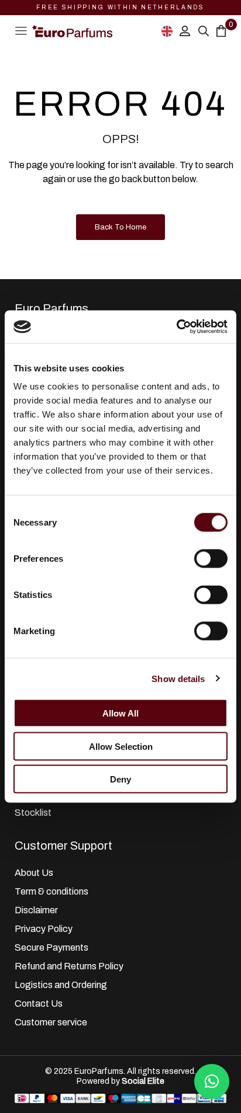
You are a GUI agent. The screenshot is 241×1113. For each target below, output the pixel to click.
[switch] (211, 558)
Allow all (120, 713)
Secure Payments (51, 947)
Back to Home (120, 227)
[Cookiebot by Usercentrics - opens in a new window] (176, 327)
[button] (211, 1081)
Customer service (51, 1022)
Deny (120, 779)
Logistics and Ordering (61, 985)
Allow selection (121, 746)
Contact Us (39, 1003)
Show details (178, 678)
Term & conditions (51, 891)
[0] (221, 31)
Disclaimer (36, 910)
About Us (34, 873)
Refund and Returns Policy (69, 966)
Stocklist (33, 813)
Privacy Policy (44, 929)
